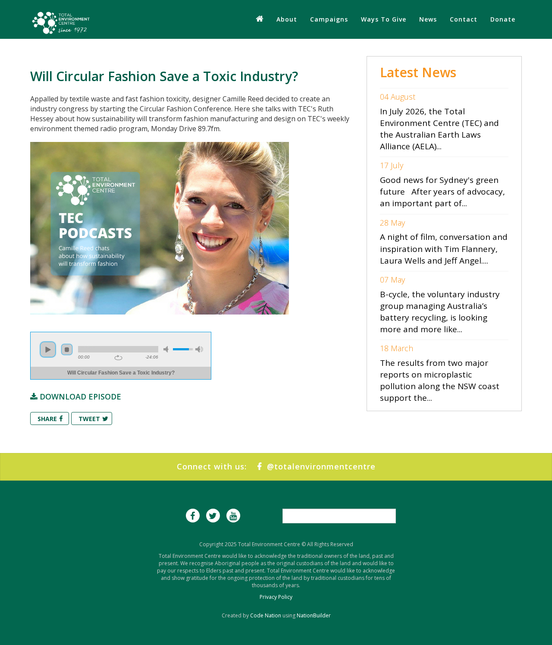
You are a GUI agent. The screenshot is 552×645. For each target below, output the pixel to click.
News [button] (428, 19)
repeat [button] (118, 358)
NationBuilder (314, 615)
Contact (463, 19)
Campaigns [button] (329, 19)
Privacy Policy (276, 597)
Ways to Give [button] (383, 19)
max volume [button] (199, 349)
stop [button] (67, 349)
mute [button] (167, 349)
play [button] (47, 349)
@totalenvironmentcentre (319, 466)
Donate (502, 19)
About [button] (286, 19)
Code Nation (265, 615)
